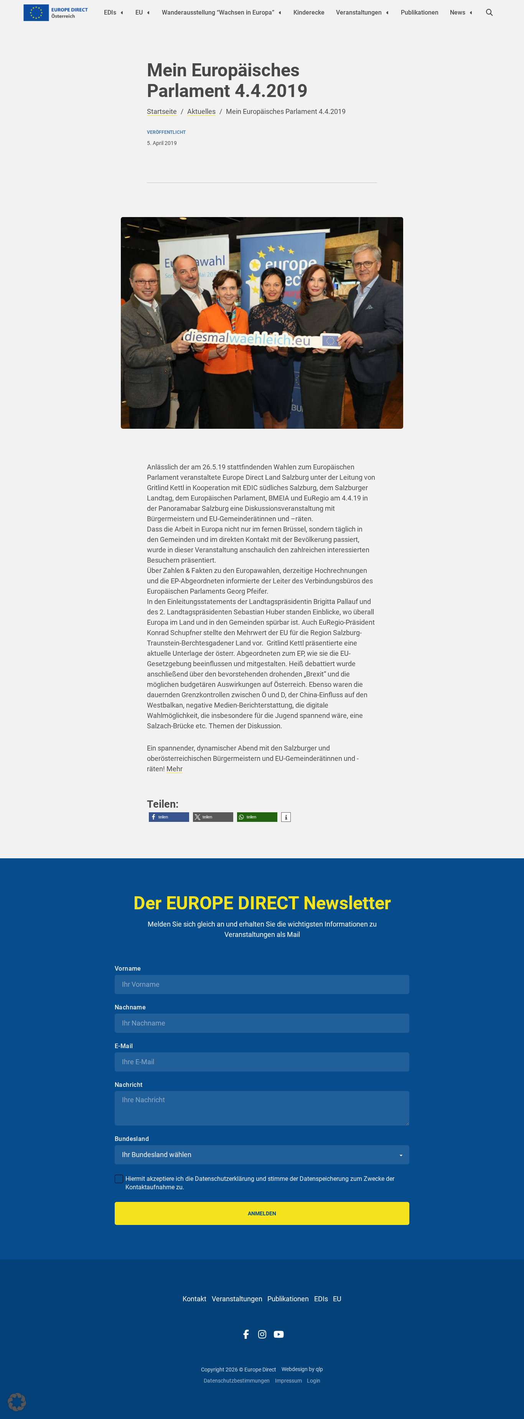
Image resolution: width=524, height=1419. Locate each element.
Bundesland (132, 1139)
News (457, 12)
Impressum (288, 1381)
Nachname (130, 1007)
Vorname (128, 969)
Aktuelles (201, 111)
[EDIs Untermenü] (122, 13)
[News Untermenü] (471, 13)
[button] (169, 817)
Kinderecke (309, 12)
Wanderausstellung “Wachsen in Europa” (218, 12)
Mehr (174, 769)
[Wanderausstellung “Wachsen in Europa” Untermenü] (280, 13)
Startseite (162, 111)
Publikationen (419, 12)
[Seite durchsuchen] (489, 12)
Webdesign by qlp (302, 1369)
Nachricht (129, 1085)
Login (313, 1381)
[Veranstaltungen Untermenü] (387, 13)
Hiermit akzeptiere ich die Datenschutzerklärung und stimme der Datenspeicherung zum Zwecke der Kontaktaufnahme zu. (259, 1183)
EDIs (110, 12)
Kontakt (194, 1299)
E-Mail (124, 1046)
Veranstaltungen (359, 12)
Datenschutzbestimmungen (237, 1381)
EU (139, 12)
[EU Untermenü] (148, 13)
